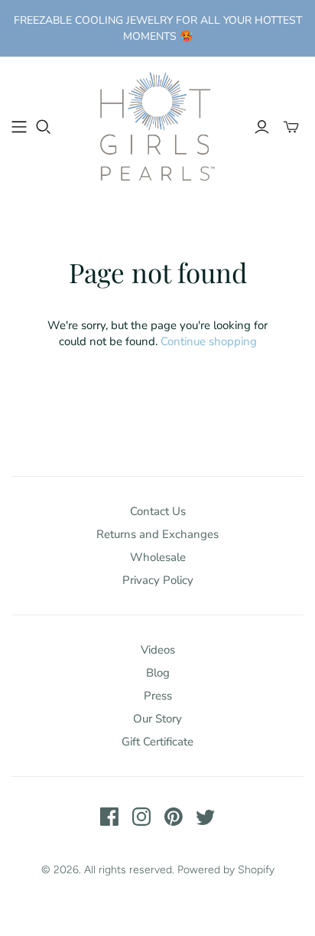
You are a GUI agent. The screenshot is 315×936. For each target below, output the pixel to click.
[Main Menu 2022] (19, 127)
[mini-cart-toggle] (291, 127)
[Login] (262, 127)
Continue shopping (209, 341)
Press (158, 695)
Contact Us (158, 511)
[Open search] (43, 127)
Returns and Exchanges (157, 534)
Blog (158, 672)
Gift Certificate (157, 741)
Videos (158, 649)
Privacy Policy (157, 580)
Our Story (157, 718)
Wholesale (158, 557)
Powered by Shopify (225, 869)
